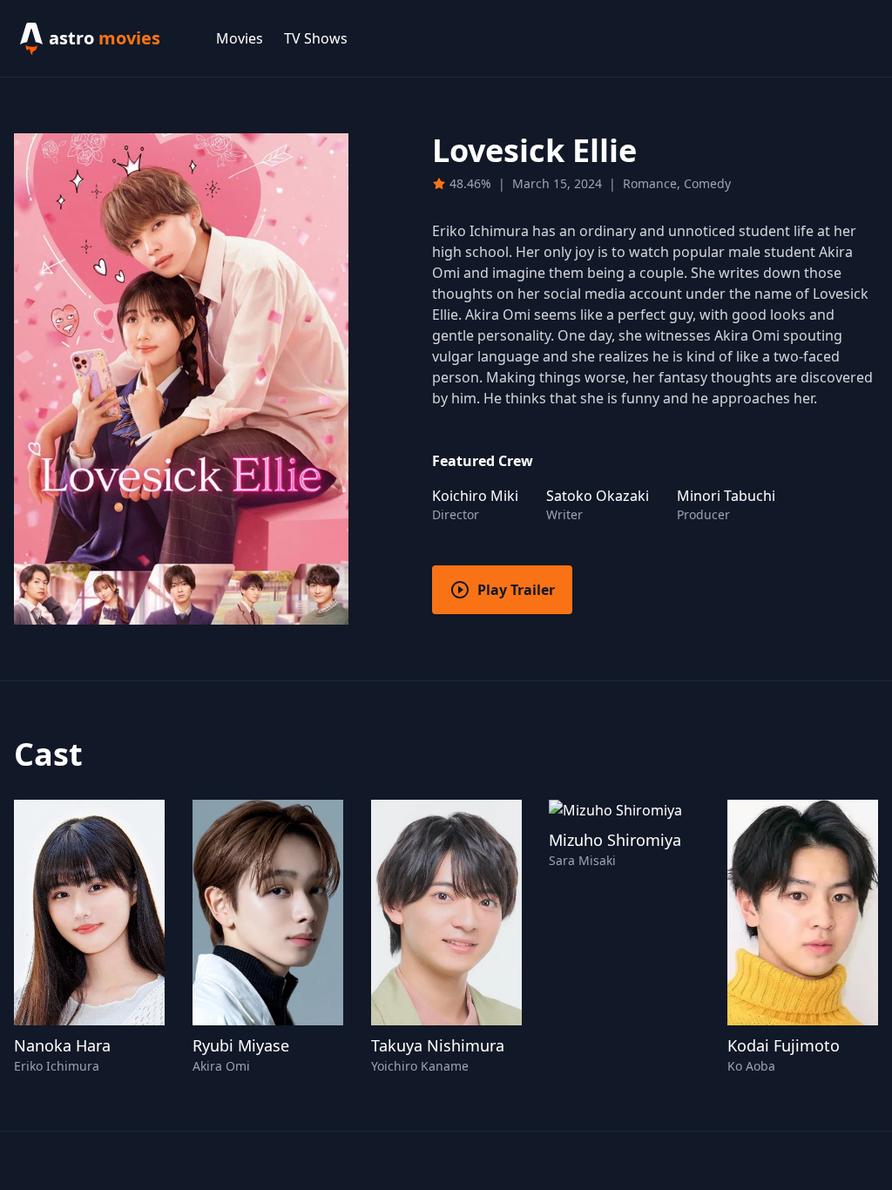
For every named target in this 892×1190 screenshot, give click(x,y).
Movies (239, 38)
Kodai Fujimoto (783, 1045)
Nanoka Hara (62, 1045)
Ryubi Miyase (241, 1045)
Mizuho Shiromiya (615, 839)
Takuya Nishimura (437, 1045)
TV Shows (316, 38)
